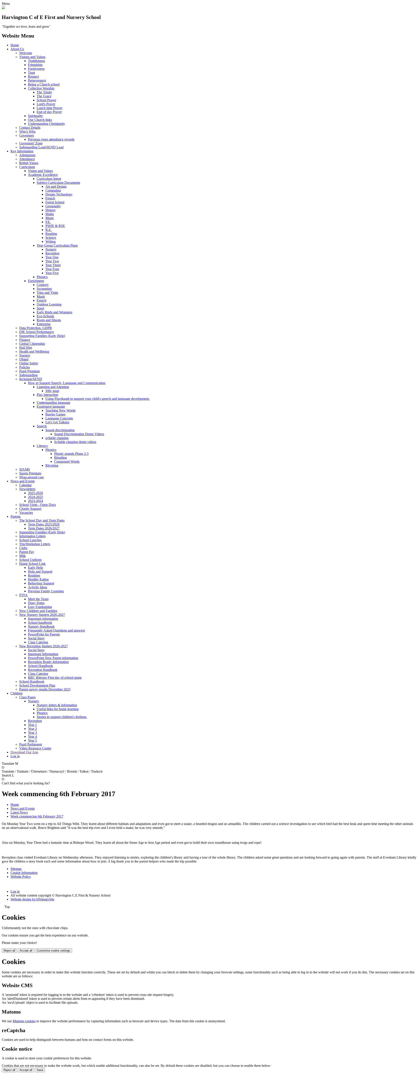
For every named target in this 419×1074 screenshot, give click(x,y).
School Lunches (30, 540)
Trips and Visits (47, 292)
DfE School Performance (36, 332)
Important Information (43, 654)
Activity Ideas (37, 587)
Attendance (27, 159)
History (50, 210)
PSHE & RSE (55, 226)
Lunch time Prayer (49, 108)
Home (14, 45)
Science (50, 237)
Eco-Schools (45, 316)
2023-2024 (35, 501)
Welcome (25, 53)
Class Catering (38, 642)
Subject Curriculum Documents (58, 182)
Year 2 (32, 728)
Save (40, 1070)
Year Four (52, 269)
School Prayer (46, 100)
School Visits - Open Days (37, 505)
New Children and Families (38, 611)
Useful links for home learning (58, 709)
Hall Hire (25, 347)
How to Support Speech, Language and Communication (66, 383)
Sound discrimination (60, 430)
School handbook (40, 622)
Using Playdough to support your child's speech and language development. (97, 398)
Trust (31, 72)
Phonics (42, 277)
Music (49, 218)
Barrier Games (55, 414)
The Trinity (44, 92)
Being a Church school (44, 84)
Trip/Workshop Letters (34, 544)
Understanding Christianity (46, 123)
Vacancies (26, 512)
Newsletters (27, 489)
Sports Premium (30, 473)
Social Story (36, 638)
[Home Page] (3, 8)
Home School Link (32, 563)
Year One (51, 257)
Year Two (52, 261)
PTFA (23, 595)
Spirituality (35, 116)
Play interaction (47, 395)
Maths (49, 214)
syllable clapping (57, 438)
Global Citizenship (32, 343)
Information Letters (32, 536)
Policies (24, 367)
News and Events (22, 481)
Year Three (53, 265)
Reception (52, 253)
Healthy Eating (38, 579)
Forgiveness (36, 68)
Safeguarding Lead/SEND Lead (41, 147)
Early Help (35, 567)
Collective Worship (41, 88)
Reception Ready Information (48, 662)
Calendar (25, 485)
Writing (50, 241)
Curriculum (27, 167)
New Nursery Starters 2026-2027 (42, 615)
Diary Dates (36, 603)
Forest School (54, 202)
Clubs (23, 548)
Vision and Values (40, 171)
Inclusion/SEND (30, 379)
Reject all (9, 950)
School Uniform (30, 560)
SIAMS (24, 469)
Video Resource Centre (35, 748)
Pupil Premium (29, 371)
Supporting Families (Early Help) (42, 336)
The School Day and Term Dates (42, 520)
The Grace (44, 96)
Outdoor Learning (49, 304)
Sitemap (16, 869)
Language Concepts (59, 418)
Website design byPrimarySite (32, 899)
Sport (40, 308)
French (50, 198)
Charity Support (30, 508)
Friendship (35, 65)
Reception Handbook (42, 670)
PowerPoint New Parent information (53, 658)
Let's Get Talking (57, 422)
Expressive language (51, 406)
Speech (42, 426)
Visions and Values (32, 57)
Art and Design (56, 186)
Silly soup (52, 391)
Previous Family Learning (46, 591)
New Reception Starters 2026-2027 (43, 646)
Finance (24, 340)
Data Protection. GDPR (35, 328)
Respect (33, 76)
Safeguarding (28, 375)
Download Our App (24, 752)
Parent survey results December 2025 (44, 689)
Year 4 (32, 736)
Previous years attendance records (51, 139)
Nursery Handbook (41, 626)
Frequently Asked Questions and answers (56, 630)
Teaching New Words (60, 410)
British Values (28, 163)
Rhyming (51, 465)
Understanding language (53, 402)
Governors (26, 135)
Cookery (43, 285)
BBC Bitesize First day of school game (55, 677)
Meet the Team (38, 599)
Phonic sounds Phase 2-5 (71, 453)
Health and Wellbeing (34, 351)
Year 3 (32, 732)
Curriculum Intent (49, 178)
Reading (51, 233)
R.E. (48, 230)
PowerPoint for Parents (44, 634)
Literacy (42, 446)
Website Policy (20, 876)
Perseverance (37, 80)
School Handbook (40, 666)
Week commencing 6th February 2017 (36, 816)
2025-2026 (35, 493)
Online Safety (28, 363)
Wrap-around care (31, 477)
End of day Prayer (49, 112)
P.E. (48, 222)
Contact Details (29, 127)
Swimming (44, 288)
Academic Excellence (43, 175)
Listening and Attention (53, 387)
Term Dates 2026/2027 (44, 528)
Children (16, 693)
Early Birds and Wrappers (54, 312)
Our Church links (40, 120)
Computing (53, 190)
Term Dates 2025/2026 (44, 524)
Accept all (26, 950)
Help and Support (40, 571)
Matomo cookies (24, 1021)
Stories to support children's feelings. (62, 717)
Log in (15, 756)
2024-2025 (35, 497)
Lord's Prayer (46, 104)
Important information (43, 618)
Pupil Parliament (30, 744)
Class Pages (27, 697)
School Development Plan (37, 685)
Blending (60, 457)
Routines (34, 575)
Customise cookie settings (53, 950)
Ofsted (23, 359)
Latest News (19, 812)
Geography (53, 206)
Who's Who (27, 131)
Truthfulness (36, 61)
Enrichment (36, 281)
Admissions (27, 155)
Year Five (52, 273)
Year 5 (32, 740)
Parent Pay (26, 552)
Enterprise (44, 324)
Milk (22, 556)
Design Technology (58, 194)
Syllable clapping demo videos (75, 442)
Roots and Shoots (49, 320)
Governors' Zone (31, 143)
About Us (17, 49)
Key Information (21, 151)
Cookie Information (24, 873)
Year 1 (32, 725)
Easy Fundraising (40, 607)
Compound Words (66, 461)
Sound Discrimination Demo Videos (79, 434)
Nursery (51, 249)
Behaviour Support (41, 583)
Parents (15, 516)
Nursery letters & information (57, 705)
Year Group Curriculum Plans (57, 245)
